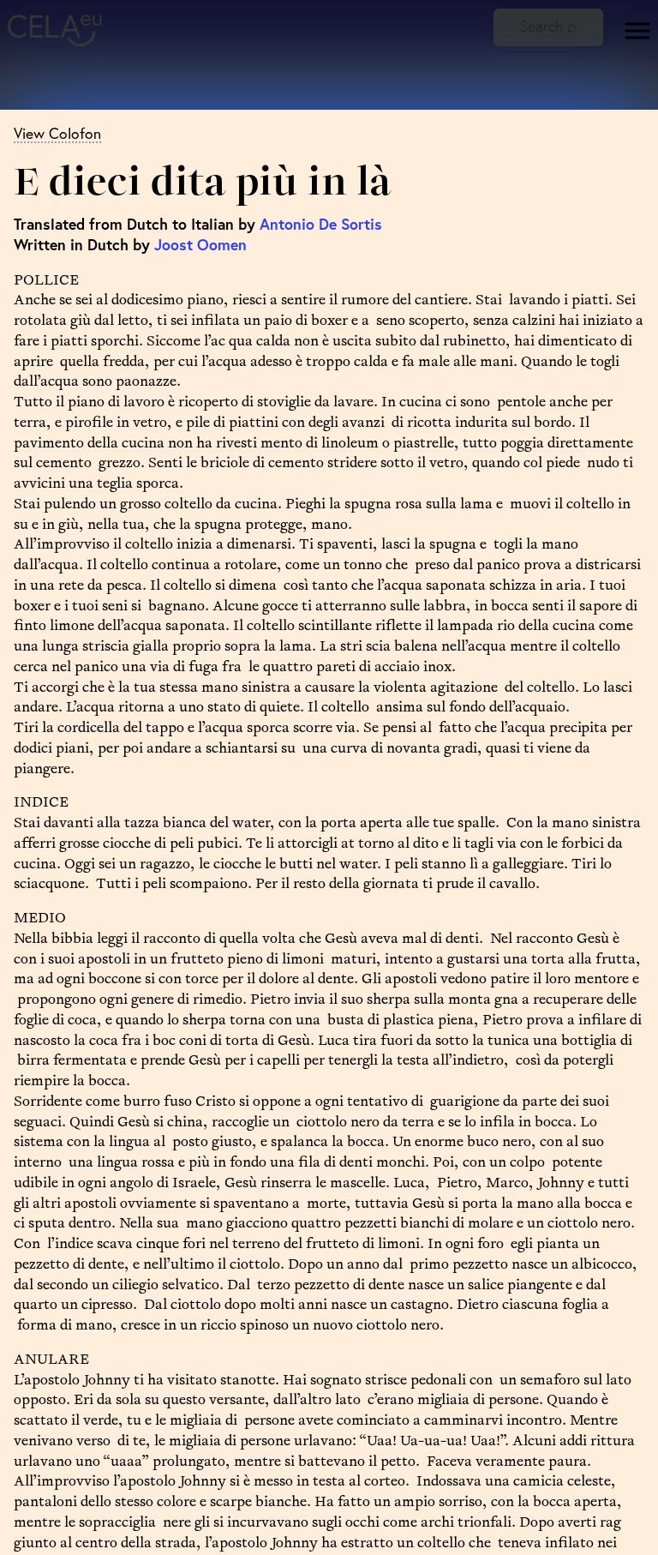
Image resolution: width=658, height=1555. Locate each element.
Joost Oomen (200, 245)
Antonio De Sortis (321, 224)
